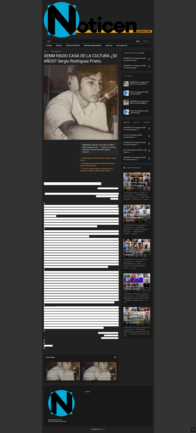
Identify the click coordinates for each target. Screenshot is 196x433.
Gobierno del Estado (73, 45)
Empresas (109, 45)
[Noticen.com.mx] (98, 36)
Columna (49, 45)
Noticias (59, 45)
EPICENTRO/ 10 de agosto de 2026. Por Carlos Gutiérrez (135, 286)
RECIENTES (128, 76)
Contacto (87, 391)
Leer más (145, 199)
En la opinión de (121, 45)
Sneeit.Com (101, 429)
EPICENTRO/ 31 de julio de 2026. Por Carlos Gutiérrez (136, 252)
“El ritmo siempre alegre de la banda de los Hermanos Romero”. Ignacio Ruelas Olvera (96, 170)
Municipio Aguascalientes (92, 45)
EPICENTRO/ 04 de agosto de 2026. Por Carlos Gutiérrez (135, 320)
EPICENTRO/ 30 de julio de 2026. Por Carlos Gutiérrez (136, 217)
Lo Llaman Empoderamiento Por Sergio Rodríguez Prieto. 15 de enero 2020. (99, 375)
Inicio (45, 51)
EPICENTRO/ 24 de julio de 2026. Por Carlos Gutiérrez (136, 185)
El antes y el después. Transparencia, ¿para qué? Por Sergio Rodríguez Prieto (61, 374)
